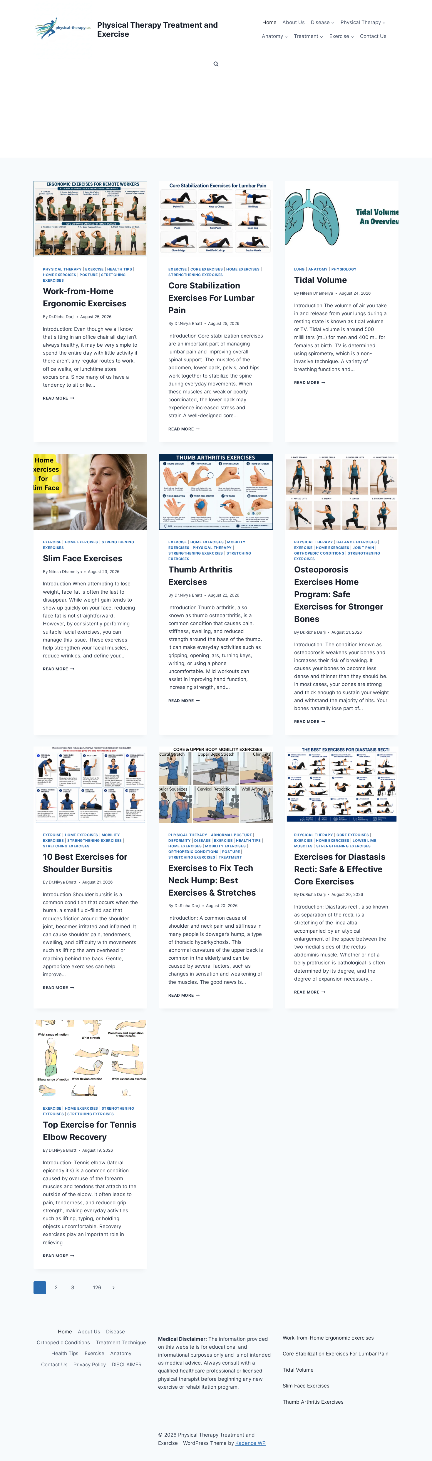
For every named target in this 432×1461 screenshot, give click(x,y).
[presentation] (90, 219)
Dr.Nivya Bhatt (188, 323)
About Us (293, 22)
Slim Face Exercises (83, 558)
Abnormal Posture (231, 835)
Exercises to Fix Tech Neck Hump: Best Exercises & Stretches (212, 880)
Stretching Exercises (66, 846)
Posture (89, 275)
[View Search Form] (216, 64)
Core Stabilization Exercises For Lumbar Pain (211, 297)
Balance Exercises (356, 542)
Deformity (179, 840)
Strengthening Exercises (195, 275)
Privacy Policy (89, 1365)
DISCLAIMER (127, 1365)
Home (269, 22)
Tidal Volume (320, 280)
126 (97, 1287)
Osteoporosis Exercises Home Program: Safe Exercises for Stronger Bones (338, 594)
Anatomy (318, 269)
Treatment (230, 857)
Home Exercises (59, 275)
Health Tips (119, 269)
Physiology (344, 269)
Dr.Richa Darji (61, 316)
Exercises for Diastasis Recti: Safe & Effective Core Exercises (340, 869)
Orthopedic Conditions (319, 553)
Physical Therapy (62, 269)
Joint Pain (363, 547)
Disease (202, 840)
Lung (299, 269)
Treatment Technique (121, 1342)
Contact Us (373, 36)
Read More (58, 398)
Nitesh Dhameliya (316, 293)
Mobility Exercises (225, 846)
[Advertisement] (216, 113)
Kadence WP (250, 1443)
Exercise (94, 269)
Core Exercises (206, 269)
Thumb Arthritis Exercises (313, 1402)
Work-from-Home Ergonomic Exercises (328, 1338)
